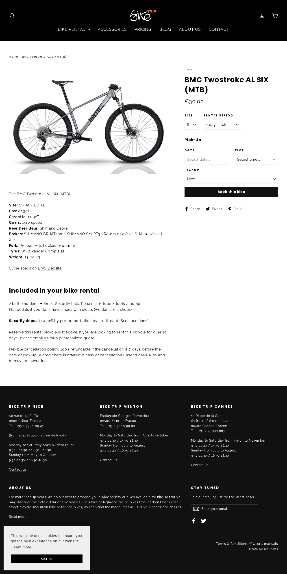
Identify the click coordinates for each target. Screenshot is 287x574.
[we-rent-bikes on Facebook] (193, 521)
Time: (240, 150)
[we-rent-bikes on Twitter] (203, 521)
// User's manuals (263, 544)
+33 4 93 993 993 (212, 431)
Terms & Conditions (232, 544)
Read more (17, 517)
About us (190, 29)
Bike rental (72, 29)
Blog (165, 29)
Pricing (143, 29)
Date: (190, 150)
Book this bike (231, 191)
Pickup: (193, 170)
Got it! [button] (46, 559)
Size (189, 115)
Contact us (17, 469)
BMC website (50, 268)
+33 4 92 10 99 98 (121, 426)
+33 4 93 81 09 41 (30, 426)
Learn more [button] (21, 547)
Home (13, 56)
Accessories (112, 29)
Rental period (218, 115)
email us (40, 338)
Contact (219, 29)
